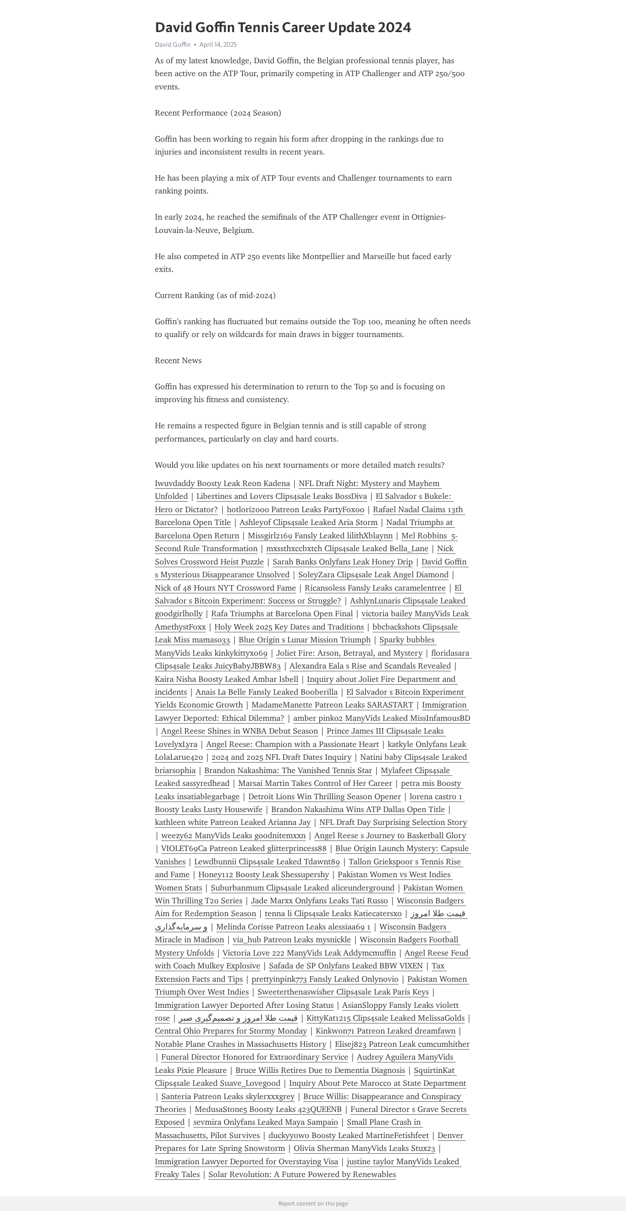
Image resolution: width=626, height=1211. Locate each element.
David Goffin (173, 44)
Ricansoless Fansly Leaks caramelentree (375, 588)
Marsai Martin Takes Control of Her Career (315, 783)
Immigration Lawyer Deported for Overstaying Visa (246, 1161)
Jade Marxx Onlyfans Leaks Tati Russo (319, 901)
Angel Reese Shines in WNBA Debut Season (239, 731)
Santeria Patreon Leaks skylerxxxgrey (228, 1096)
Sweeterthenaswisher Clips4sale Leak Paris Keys (343, 992)
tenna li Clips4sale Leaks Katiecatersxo (333, 913)
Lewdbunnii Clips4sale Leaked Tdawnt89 (267, 862)
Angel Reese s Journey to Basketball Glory (390, 835)
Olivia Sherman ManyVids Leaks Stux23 (364, 1148)
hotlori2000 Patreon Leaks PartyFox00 (295, 509)
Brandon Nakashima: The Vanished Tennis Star (288, 770)
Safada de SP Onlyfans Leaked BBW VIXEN (346, 966)
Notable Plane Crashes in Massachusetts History (240, 1044)
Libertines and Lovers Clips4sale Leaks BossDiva (282, 496)
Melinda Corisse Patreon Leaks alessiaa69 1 (293, 927)
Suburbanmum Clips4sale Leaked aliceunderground (303, 888)
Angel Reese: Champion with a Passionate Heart (292, 744)
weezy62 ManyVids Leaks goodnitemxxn (233, 835)
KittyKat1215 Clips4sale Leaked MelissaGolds (386, 1018)
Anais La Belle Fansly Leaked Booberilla (267, 692)
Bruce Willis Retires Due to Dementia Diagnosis (320, 1070)
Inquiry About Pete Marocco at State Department (377, 1083)
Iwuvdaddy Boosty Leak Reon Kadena (222, 483)
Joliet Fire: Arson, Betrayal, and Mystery (349, 653)
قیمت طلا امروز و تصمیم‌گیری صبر (238, 1018)
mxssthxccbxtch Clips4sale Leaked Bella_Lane (347, 548)
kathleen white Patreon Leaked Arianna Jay (233, 822)
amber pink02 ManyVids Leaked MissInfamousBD (381, 718)
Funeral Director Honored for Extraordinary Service (254, 1057)
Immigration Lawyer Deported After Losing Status (244, 1005)
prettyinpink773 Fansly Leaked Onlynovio (325, 979)
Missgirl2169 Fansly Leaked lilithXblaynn (320, 536)
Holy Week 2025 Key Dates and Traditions (289, 627)
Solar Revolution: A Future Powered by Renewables (302, 1174)
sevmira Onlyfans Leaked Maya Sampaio (265, 1122)
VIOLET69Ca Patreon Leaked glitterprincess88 (244, 848)
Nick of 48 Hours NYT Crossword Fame (225, 588)
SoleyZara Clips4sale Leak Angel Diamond (373, 575)
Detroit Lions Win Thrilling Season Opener (324, 796)
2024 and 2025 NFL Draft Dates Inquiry (281, 757)
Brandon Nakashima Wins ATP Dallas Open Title (358, 809)
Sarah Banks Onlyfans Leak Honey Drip (343, 562)
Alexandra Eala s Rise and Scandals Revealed (370, 666)
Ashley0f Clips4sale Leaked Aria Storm (309, 522)
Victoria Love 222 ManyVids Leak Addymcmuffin (309, 953)
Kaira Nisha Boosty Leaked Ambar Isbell (226, 679)
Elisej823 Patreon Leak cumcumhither (402, 1044)
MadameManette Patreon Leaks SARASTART (332, 705)
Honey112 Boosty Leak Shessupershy (263, 874)
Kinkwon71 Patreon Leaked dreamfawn (386, 1031)
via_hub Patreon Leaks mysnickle (292, 940)
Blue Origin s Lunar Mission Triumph (305, 640)
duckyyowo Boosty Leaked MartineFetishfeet (349, 1135)
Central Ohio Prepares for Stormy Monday (231, 1031)
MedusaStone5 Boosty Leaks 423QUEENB (268, 1109)
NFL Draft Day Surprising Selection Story (393, 822)
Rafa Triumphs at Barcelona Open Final (282, 613)
